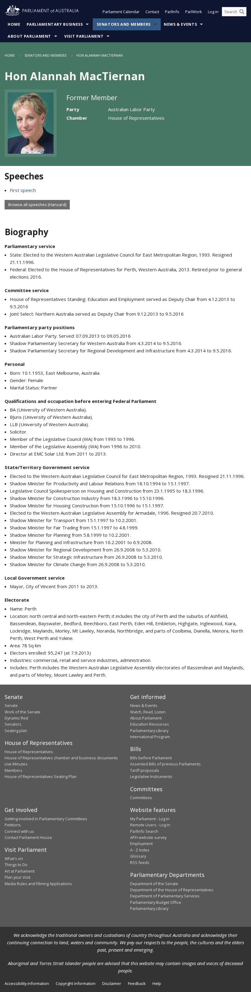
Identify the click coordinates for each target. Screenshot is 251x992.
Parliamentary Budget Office (155, 902)
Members (13, 770)
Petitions (13, 825)
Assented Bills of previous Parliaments (165, 764)
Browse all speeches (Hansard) (37, 204)
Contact (152, 11)
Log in (213, 11)
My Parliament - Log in (150, 818)
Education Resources (149, 724)
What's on (14, 858)
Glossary (138, 856)
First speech (23, 190)
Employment (141, 843)
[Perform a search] (241, 11)
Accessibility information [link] (27, 983)
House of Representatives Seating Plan (41, 776)
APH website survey (148, 837)
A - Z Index (139, 850)
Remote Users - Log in (150, 825)
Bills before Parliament (151, 758)
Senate (11, 705)
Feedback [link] (137, 983)
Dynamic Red (16, 718)
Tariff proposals (144, 770)
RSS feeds (139, 862)
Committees (141, 797)
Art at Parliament (20, 871)
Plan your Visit (17, 877)
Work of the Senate (22, 712)
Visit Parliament (83, 36)
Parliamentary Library (149, 730)
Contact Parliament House (28, 837)
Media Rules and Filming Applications (38, 883)
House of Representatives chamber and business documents (61, 758)
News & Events (180, 24)
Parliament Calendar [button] (121, 11)
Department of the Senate (154, 883)
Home (14, 24)
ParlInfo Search (144, 831)
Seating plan (16, 730)
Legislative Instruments (151, 776)
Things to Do (16, 864)
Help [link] (156, 983)
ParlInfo (172, 11)
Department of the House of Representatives (171, 889)
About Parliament (29, 36)
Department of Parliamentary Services (165, 896)
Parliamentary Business (55, 24)
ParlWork (193, 11)
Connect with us (19, 831)
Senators (13, 724)
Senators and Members (124, 24)
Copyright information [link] (76, 983)
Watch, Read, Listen (148, 712)
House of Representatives (29, 751)
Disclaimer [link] (111, 983)
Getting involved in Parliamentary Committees (46, 818)
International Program (150, 736)
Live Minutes (16, 764)
